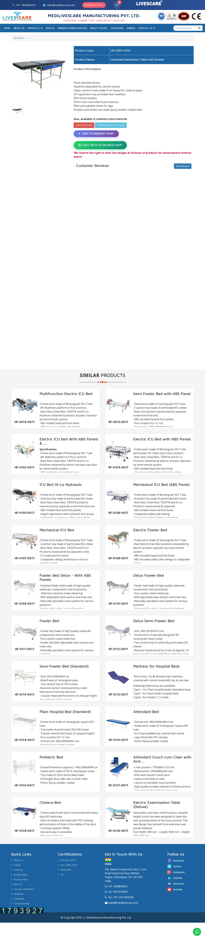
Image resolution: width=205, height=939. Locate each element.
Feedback (19, 893)
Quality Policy (21, 874)
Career (17, 865)
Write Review (182, 166)
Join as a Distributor (24, 889)
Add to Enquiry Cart (98, 133)
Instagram (179, 872)
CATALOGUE (117, 28)
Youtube (177, 889)
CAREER (131, 28)
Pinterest (178, 883)
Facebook (178, 860)
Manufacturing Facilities (72, 28)
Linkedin (177, 878)
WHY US (50, 28)
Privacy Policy (21, 879)
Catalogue (19, 898)
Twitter (177, 866)
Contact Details (21, 903)
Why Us (18, 884)
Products (18, 869)
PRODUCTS (33, 28)
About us (18, 860)
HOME (7, 28)
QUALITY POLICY (98, 28)
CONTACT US (145, 28)
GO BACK (19, 37)
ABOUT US (18, 28)
